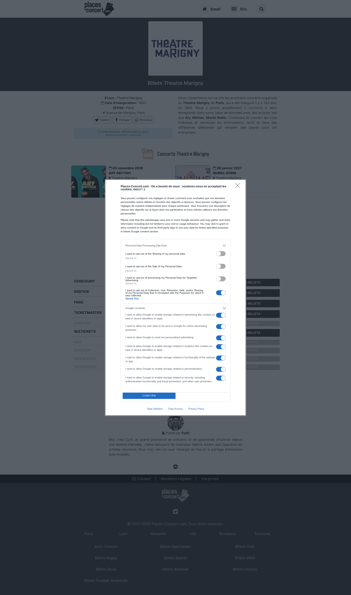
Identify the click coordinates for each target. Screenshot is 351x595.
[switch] (221, 253)
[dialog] (175, 298)
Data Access (175, 408)
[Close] (238, 186)
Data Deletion (155, 408)
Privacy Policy (196, 408)
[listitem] (175, 246)
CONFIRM (149, 395)
